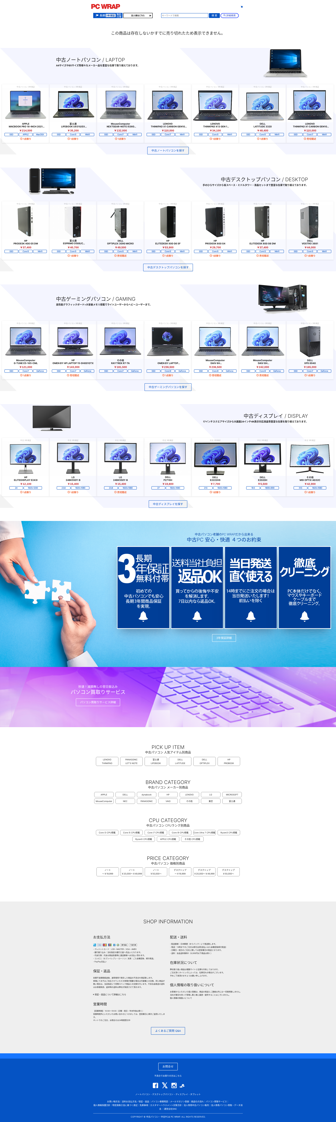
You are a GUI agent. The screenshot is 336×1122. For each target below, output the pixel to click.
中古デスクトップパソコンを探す (168, 267)
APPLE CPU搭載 (168, 839)
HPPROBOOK (229, 761)
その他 (189, 801)
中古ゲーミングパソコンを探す (168, 387)
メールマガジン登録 (179, 1101)
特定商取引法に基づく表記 (125, 1105)
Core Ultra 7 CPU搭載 (204, 832)
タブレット (187, 6)
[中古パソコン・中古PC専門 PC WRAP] (105, 7)
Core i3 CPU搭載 (107, 832)
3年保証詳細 (224, 638)
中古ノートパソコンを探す (168, 150)
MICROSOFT (232, 794)
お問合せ (168, 1066)
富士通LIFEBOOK (156, 761)
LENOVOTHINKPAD (107, 761)
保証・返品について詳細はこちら (110, 994)
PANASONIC (147, 801)
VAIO (168, 801)
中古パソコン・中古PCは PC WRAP (163, 1116)
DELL (125, 794)
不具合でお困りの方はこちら (168, 1075)
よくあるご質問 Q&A (168, 1030)
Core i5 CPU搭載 (131, 832)
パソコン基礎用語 (159, 1101)
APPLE (104, 794)
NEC (125, 801)
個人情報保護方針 (101, 1105)
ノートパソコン (142, 1094)
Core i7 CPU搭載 (156, 832)
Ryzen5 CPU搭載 (143, 839)
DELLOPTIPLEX (204, 761)
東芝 (211, 801)
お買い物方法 (113, 1101)
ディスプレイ (181, 1094)
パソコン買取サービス (216, 1101)
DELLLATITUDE (180, 761)
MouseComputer (104, 801)
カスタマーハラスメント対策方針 (166, 1105)
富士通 (232, 801)
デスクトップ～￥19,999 (180, 872)
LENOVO (189, 794)
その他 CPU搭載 (192, 839)
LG (210, 794)
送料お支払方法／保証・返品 (135, 1101)
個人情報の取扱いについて (181, 998)
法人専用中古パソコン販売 (196, 1105)
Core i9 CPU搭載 (180, 832)
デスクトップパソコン (162, 1094)
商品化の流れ (197, 1101)
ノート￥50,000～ (156, 872)
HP (168, 794)
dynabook (147, 794)
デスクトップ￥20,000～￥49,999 (204, 872)
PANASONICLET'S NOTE (131, 761)
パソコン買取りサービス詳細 (98, 702)
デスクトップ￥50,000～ (228, 872)
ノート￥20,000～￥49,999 (132, 872)
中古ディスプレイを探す (168, 504)
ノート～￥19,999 (107, 872)
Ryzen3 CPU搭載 (228, 832)
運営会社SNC (170, 1109)
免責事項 (144, 1105)
